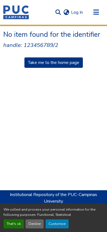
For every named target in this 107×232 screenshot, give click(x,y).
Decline (35, 223)
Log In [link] (77, 12)
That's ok (14, 223)
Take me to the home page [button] (53, 63)
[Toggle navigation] (96, 12)
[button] (16, 12)
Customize (57, 223)
